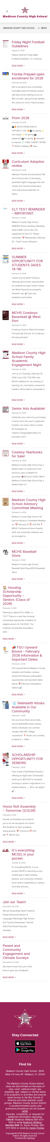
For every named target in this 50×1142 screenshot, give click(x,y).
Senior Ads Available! (28, 408)
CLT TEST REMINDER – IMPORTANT (28, 211)
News (44, 28)
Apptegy (31, 1138)
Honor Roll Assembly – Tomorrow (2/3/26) (19, 808)
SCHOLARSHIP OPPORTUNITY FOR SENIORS (27, 759)
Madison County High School (19, 28)
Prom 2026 (20, 118)
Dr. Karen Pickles (35, 1128)
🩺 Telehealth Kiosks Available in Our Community (28, 707)
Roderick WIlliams (32, 1122)
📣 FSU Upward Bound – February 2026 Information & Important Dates (27, 653)
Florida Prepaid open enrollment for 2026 (28, 76)
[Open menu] (7, 11)
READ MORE (18, 66)
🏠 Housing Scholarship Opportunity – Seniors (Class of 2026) (16, 596)
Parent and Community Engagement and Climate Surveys (16, 952)
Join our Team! (14, 902)
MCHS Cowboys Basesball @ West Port (26, 317)
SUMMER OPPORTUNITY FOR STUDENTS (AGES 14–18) (27, 263)
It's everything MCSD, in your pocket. (23, 854)
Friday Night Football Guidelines (28, 44)
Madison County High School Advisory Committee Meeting (29, 504)
